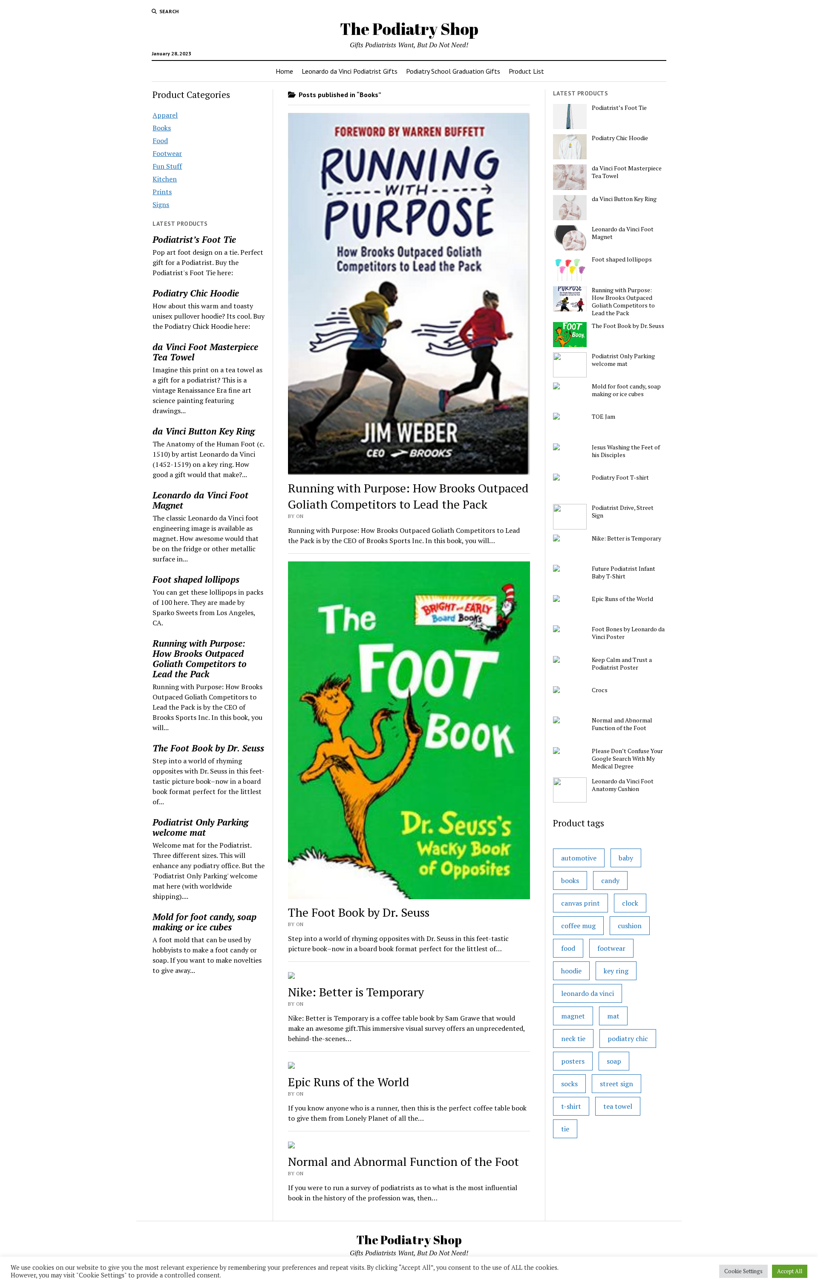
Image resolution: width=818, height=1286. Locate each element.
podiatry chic (628, 1038)
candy (610, 880)
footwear (611, 948)
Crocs (600, 690)
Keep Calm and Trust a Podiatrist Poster (622, 663)
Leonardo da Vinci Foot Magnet (200, 500)
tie (565, 1129)
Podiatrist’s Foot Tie (194, 239)
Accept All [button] (789, 1271)
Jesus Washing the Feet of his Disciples (626, 451)
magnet (573, 1016)
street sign (616, 1083)
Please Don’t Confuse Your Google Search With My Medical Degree (627, 758)
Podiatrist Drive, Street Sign (623, 511)
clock (630, 903)
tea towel (617, 1106)
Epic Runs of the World (348, 1082)
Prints (162, 191)
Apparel (165, 115)
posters (573, 1061)
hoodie (571, 970)
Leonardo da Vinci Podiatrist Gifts (349, 71)
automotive (578, 858)
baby (626, 858)
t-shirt (571, 1106)
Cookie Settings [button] (743, 1271)
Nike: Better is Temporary (356, 992)
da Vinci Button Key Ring (204, 431)
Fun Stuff (167, 166)
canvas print (580, 903)
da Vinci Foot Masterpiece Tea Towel (205, 352)
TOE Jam (603, 416)
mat (613, 1016)
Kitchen (165, 179)
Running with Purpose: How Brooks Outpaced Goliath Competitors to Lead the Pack (200, 658)
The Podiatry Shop (409, 29)
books (570, 880)
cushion (630, 925)
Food (160, 140)
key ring (616, 970)
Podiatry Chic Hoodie (196, 293)
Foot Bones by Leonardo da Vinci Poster (628, 633)
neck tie (573, 1038)
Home (284, 71)
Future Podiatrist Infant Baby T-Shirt (623, 572)
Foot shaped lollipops (196, 579)
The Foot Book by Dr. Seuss (208, 748)
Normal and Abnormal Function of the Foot (403, 1161)
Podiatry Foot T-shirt (620, 477)
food (568, 948)
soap (614, 1061)
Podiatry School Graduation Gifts (453, 71)
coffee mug (578, 925)
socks (569, 1083)
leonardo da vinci (587, 993)
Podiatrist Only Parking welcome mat (200, 827)
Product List (526, 71)
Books (162, 127)
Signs (161, 204)
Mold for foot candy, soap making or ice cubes (204, 922)
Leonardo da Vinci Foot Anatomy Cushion (623, 785)
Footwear (167, 153)
